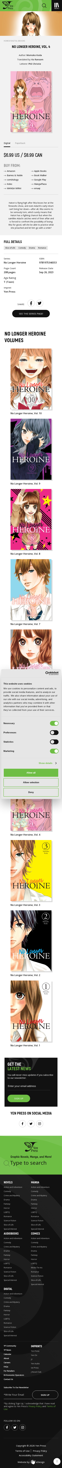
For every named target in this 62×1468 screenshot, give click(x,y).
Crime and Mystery (12, 1195)
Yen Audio (35, 1363)
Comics (35, 1233)
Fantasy (7, 1204)
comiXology (13, 179)
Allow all (31, 772)
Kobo (9, 184)
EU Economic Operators (14, 1375)
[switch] (54, 732)
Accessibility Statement (31, 1455)
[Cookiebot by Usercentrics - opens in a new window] (45, 673)
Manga (35, 1182)
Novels (8, 1182)
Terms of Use (22, 1450)
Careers (7, 1362)
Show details (45, 763)
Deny (31, 792)
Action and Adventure (13, 1187)
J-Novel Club (36, 1372)
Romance (42, 248)
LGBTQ (7, 1212)
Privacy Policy (35, 1406)
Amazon (11, 171)
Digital (8, 1289)
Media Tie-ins (36, 1267)
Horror (7, 1208)
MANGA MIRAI (14, 188)
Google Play (40, 179)
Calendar (7, 1354)
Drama (32, 248)
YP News (7, 1350)
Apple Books (40, 171)
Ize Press (35, 1368)
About (6, 1358)
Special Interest (10, 1229)
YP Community (10, 1346)
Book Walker (40, 175)
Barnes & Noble (15, 175)
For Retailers (9, 1371)
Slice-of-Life (10, 248)
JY (32, 1359)
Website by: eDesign (31, 1462)
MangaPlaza (40, 184)
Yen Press (35, 1351)
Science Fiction (10, 1220)
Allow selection (31, 782)
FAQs (6, 1366)
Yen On (34, 1355)
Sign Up (45, 1394)
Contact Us (8, 1379)
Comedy (22, 248)
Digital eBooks (18, 41)
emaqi (37, 188)
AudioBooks (11, 1233)
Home (6, 41)
